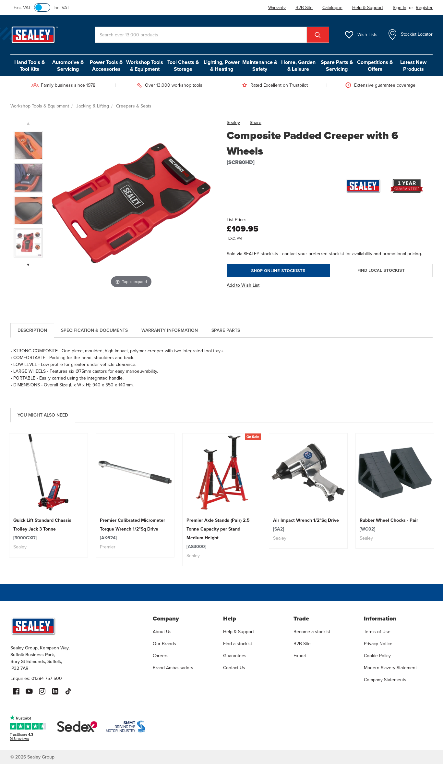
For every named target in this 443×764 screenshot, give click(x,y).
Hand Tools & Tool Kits (29, 65)
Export (299, 655)
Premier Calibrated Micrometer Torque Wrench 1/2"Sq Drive (132, 529)
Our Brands (164, 643)
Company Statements (385, 679)
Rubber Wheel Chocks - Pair (389, 524)
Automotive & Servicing (68, 65)
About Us (162, 631)
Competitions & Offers (375, 65)
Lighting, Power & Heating (222, 65)
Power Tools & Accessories (106, 65)
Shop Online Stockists (278, 270)
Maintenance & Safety (259, 65)
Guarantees (234, 655)
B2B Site (302, 643)
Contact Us (234, 667)
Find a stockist (237, 643)
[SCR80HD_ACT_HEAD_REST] (28, 178)
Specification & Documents (94, 330)
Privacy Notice (378, 643)
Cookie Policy (377, 655)
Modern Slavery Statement (390, 667)
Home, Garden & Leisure (298, 65)
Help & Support (238, 631)
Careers (161, 655)
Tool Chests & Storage (183, 65)
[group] (48, 495)
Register (424, 7)
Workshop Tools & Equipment (144, 65)
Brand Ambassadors (173, 667)
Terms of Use (377, 631)
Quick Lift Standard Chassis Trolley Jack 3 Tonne (42, 529)
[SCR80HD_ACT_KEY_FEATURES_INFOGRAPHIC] (28, 242)
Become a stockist (311, 631)
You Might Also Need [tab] (43, 415)
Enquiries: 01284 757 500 (36, 678)
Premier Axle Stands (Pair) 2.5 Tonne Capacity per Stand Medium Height (218, 533)
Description (32, 330)
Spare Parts (225, 330)
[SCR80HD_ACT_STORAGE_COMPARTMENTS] (28, 145)
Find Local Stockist (381, 270)
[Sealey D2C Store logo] (77, 626)
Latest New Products (413, 65)
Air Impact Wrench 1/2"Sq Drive (306, 524)
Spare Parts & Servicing (337, 65)
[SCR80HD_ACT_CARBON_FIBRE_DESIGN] (28, 210)
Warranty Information (169, 330)
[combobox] (212, 35)
